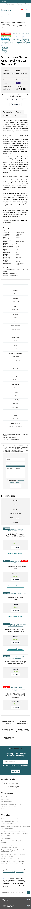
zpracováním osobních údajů (20, 765)
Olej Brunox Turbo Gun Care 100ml (15, 598)
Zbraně (13, 22)
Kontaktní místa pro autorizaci (9, 819)
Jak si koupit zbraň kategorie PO (10, 821)
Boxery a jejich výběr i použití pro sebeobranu (13, 854)
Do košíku (16, 547)
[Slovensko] (19, 4)
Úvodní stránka (5, 22)
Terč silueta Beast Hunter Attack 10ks (15, 567)
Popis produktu (7, 112)
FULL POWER (6, 24)
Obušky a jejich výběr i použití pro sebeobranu (14, 861)
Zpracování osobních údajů (8, 806)
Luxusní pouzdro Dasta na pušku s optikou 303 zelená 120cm (16, 630)
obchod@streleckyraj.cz (12, 786)
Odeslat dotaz (15, 486)
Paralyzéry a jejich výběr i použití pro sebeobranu (14, 833)
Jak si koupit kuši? (6, 838)
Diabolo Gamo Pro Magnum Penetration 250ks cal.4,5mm (15, 535)
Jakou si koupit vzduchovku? (9, 823)
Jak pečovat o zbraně (7, 856)
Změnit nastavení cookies (8, 809)
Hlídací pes (17, 104)
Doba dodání (4, 796)
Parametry (19, 112)
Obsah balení (7, 116)
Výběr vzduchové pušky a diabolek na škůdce (13, 864)
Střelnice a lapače (15, 518)
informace (4, 1)
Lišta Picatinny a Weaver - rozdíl (10, 859)
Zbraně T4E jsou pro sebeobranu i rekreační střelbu (15, 826)
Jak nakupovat (5, 799)
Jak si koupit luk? (6, 836)
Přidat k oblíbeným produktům (16, 100)
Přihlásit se (15, 771)
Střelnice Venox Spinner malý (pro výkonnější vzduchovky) (15, 663)
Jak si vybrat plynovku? (7, 828)
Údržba (15, 509)
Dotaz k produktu (20, 116)
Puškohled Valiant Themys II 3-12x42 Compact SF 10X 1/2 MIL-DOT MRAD (15, 696)
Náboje (15, 500)
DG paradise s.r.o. (8, 894)
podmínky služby (20, 872)
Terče (15, 505)
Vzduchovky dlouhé (22, 22)
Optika (15, 522)
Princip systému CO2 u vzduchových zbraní (13, 831)
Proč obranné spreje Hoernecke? (10, 845)
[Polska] (26, 4)
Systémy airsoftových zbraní (9, 847)
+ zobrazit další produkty (15, 553)
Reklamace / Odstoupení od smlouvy (11, 804)
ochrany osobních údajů (9, 872)
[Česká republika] (9, 4)
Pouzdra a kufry (15, 513)
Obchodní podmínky (6, 801)
